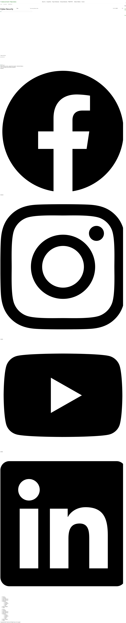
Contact (3, 607)
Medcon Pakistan (5, 606)
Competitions (5, 4)
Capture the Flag (3, 55)
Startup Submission (5, 600)
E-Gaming (5, 602)
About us (3, 596)
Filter (17, 8)
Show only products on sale (34, 8)
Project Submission (5, 598)
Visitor (5, 605)
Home (1, 4)
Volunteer (5, 604)
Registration (4, 601)
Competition (4, 597)
